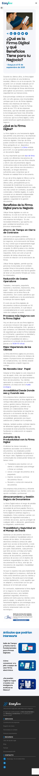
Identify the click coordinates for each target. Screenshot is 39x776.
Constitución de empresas (11, 722)
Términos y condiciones (13, 713)
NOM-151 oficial (18, 344)
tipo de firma (30, 156)
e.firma (24, 147)
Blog (4, 744)
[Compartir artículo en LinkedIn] (11, 33)
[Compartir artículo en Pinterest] (18, 33)
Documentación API (9, 751)
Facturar (5, 748)
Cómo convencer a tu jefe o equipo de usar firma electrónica (10, 665)
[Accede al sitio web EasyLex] (7, 3)
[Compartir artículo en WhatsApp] (15, 33)
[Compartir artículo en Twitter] (22, 33)
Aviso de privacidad (27, 712)
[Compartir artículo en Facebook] (26, 33)
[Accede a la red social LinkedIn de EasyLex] (19, 763)
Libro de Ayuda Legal (9, 740)
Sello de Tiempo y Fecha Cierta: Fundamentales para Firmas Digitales (10, 648)
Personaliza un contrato (10, 730)
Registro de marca (8, 726)
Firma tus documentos (10, 733)
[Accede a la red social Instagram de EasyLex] (19, 767)
